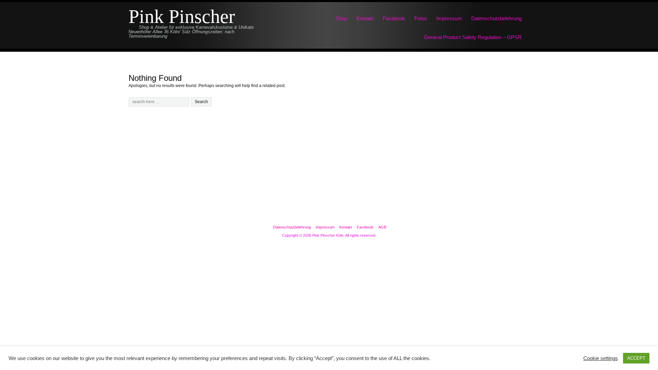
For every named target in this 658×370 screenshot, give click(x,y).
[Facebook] (329, 209)
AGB (382, 227)
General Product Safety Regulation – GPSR (473, 37)
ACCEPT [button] (636, 358)
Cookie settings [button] (600, 358)
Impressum (449, 18)
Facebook (394, 18)
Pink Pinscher (182, 16)
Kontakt (365, 18)
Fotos (420, 18)
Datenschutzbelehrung (496, 18)
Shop (341, 18)
